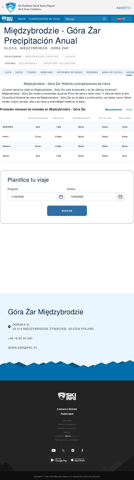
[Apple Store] (78, 459)
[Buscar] (104, 18)
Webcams (47, 72)
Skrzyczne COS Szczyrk (60, 63)
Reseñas (92, 72)
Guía (8, 72)
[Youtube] (53, 450)
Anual (129, 109)
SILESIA (10, 48)
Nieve (22, 18)
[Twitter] (63, 450)
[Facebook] (82, 450)
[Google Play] (59, 459)
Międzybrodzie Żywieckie (42, 56)
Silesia (70, 56)
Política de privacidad (67, 424)
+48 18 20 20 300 (20, 338)
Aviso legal (67, 420)
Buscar (67, 210)
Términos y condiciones (67, 428)
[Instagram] (73, 450)
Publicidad (67, 413)
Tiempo (31, 72)
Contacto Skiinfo (67, 409)
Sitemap (67, 432)
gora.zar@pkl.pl (23, 348)
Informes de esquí (70, 72)
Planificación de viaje (44, 18)
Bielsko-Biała (28, 63)
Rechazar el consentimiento (67, 440)
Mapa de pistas (112, 72)
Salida (71, 189)
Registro (13, 189)
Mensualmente (113, 109)
